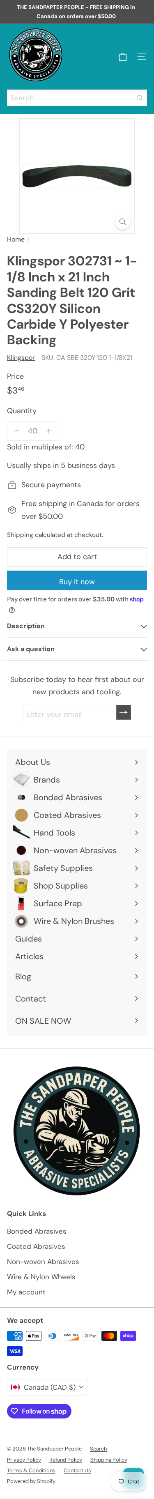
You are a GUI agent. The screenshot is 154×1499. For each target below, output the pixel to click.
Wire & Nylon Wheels (41, 1276)
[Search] (140, 98)
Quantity (22, 411)
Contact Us (77, 1470)
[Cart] (122, 57)
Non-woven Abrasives (43, 1261)
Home (16, 239)
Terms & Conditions (31, 1470)
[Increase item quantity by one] (49, 431)
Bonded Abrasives (37, 1231)
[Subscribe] (123, 712)
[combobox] (77, 98)
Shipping (20, 535)
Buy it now (77, 582)
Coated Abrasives (36, 1246)
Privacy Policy (24, 1459)
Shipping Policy (108, 1459)
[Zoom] (122, 222)
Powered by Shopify (31, 1481)
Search (98, 1448)
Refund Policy (65, 1459)
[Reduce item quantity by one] (16, 431)
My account (26, 1291)
